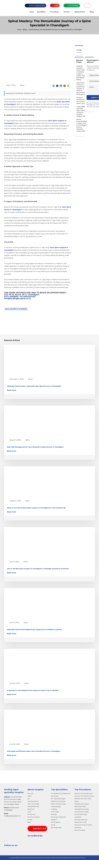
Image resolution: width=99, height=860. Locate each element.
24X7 (56, 5)
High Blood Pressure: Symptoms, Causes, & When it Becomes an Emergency (81, 88)
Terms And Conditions (34, 817)
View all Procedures (79, 830)
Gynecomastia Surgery (80, 814)
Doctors (67, 12)
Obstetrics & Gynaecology (58, 801)
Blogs (92, 12)
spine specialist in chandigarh (16, 309)
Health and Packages (33, 804)
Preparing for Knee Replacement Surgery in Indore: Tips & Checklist (33, 690)
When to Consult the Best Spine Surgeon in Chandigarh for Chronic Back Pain (36, 508)
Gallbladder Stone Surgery (81, 809)
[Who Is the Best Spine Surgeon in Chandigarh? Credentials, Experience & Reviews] (25, 543)
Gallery (30, 796)
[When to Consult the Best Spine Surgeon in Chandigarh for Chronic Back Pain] (25, 482)
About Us (30, 793)
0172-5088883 (11, 296)
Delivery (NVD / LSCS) (80, 822)
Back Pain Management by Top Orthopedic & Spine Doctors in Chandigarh (35, 447)
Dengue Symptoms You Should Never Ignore (81, 100)
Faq (29, 798)
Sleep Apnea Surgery (80, 806)
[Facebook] (54, 86)
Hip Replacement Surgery (81, 811)
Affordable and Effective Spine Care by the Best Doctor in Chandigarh (33, 751)
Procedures (54, 12)
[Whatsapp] (68, 86)
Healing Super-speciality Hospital (44, 857)
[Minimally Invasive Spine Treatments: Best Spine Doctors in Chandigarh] (25, 360)
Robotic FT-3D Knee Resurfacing (83, 793)
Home (32, 12)
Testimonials (31, 809)
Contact (30, 819)
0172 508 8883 (73, 5)
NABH (87, 5)
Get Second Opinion (33, 801)
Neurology (54, 814)
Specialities (41, 12)
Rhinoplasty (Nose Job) (80, 819)
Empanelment (80, 12)
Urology (53, 825)
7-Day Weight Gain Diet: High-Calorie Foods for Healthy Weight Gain (81, 111)
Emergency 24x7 (39, 828)
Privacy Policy (31, 814)
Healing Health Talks (33, 806)
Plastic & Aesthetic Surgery (58, 804)
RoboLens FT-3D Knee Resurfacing (84, 796)
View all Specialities (56, 827)
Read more (11, 390)
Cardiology (54, 809)
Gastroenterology (56, 806)
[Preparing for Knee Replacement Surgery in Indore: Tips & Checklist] (25, 665)
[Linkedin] (61, 86)
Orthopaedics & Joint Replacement (60, 793)
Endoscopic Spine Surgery (81, 804)
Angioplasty (77, 817)
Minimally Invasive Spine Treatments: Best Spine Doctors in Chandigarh (34, 386)
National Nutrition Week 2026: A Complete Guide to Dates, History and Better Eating (81, 73)
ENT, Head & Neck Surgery (58, 798)
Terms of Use (91, 107)
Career (29, 811)
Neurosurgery (55, 796)
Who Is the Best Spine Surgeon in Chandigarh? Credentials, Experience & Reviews (38, 569)
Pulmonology (55, 811)
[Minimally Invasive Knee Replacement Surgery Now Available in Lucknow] (25, 604)
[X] (57, 86)
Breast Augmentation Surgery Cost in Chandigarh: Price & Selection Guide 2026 (81, 125)
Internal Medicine (55, 822)
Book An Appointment (36, 5)
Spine (22, 85)
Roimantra (82, 857)
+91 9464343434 (27, 296)
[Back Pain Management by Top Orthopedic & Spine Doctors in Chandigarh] (25, 421)
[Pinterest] (65, 86)
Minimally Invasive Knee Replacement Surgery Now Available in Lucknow (34, 629)
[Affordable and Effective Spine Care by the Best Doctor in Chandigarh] (25, 726)
